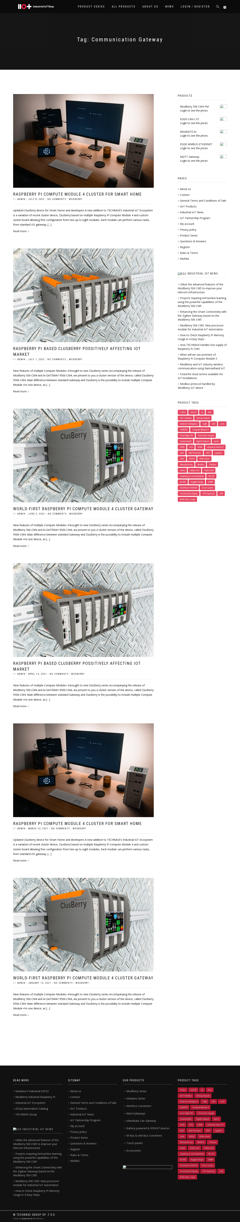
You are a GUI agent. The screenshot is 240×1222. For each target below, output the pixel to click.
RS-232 (211, 476)
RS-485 (183, 482)
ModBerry (75, 199)
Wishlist (184, 258)
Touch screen (207, 487)
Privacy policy (188, 229)
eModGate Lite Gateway (141, 1121)
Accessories (133, 1150)
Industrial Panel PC (215, 447)
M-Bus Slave (205, 458)
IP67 (208, 453)
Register (185, 247)
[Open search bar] (218, 6)
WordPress (38, 1218)
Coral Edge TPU (186, 435)
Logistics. (219, 453)
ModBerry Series (136, 1091)
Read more (20, 231)
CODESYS (184, 429)
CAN (213, 424)
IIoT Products (188, 206)
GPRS (182, 447)
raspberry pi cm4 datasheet (192, 476)
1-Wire (183, 412)
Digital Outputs (202, 441)
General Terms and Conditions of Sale (203, 200)
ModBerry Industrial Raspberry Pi (35, 1097)
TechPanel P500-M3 (188, 487)
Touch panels (134, 1143)
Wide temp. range (187, 499)
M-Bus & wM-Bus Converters (144, 1135)
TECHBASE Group (26, 1114)
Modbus (200, 464)
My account (187, 224)
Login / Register (195, 6)
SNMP (210, 482)
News (169, 6)
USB (221, 493)
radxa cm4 (209, 470)
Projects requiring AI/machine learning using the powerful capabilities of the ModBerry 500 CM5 (202, 302)
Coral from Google (206, 435)
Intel (182, 453)
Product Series (91, 6)
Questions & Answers (193, 241)
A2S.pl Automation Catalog (31, 1108)
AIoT (210, 412)
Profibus (212, 464)
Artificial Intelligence (189, 424)
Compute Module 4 (200, 429)
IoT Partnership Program (195, 218)
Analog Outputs (203, 418)
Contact (185, 195)
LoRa (182, 458)
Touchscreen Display (189, 493)
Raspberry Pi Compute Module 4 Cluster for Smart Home (77, 194)
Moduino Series (135, 1098)
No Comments (56, 199)
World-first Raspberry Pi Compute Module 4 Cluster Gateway (83, 508)
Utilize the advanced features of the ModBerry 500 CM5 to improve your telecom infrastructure (200, 288)
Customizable (185, 441)
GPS (191, 447)
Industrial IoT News (192, 212)
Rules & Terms (189, 253)
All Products (124, 6)
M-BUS (192, 458)
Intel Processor (195, 453)
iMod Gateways (135, 1113)
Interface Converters (138, 1106)
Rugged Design (197, 482)
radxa (182, 470)
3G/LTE (193, 412)
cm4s (222, 424)
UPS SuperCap (208, 493)
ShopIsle (17, 1218)
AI (202, 412)
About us (150, 6)
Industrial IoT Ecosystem (30, 1103)
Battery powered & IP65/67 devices (148, 1128)
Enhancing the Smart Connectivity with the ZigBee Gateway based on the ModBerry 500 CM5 (202, 315)
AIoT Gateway (186, 418)
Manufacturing (186, 464)
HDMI (200, 447)
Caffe (204, 424)
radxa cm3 (194, 470)
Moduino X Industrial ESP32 (32, 1091)
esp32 (216, 441)
